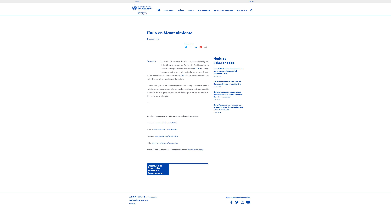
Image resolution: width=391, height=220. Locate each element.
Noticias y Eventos (223, 10)
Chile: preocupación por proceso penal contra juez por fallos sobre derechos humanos (228, 94)
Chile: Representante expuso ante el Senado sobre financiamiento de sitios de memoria (228, 107)
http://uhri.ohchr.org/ (196, 149)
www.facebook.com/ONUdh (166, 123)
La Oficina (169, 10)
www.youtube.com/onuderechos (166, 136)
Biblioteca (242, 10)
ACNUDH (197, 68)
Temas (191, 10)
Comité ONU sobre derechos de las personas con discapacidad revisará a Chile (228, 71)
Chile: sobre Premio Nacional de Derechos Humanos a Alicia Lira (227, 82)
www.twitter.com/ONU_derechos (165, 129)
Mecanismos (204, 10)
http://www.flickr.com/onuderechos (165, 143)
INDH (182, 75)
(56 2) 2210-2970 (142, 200)
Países (181, 10)
